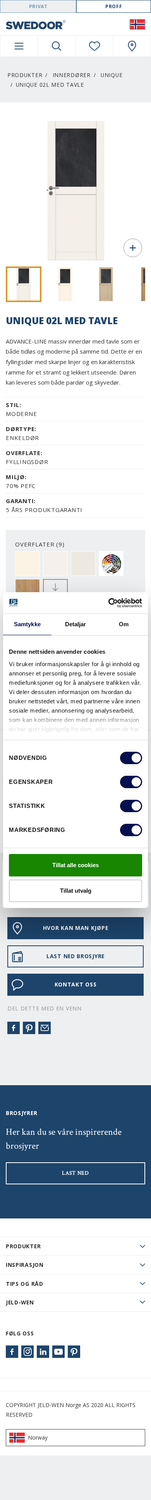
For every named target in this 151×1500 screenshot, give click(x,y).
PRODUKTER (23, 1246)
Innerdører (72, 75)
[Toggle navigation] (19, 46)
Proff (113, 6)
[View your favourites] (94, 46)
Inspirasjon (25, 1264)
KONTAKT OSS (76, 984)
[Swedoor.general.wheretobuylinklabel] (132, 46)
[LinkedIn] (43, 1351)
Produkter (24, 75)
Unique (111, 75)
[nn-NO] (137, 24)
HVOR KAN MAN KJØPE (75, 927)
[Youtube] (58, 1351)
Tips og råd (24, 1283)
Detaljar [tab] (75, 624)
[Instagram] (27, 1351)
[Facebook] (13, 1028)
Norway (38, 1437)
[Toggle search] (57, 46)
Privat (38, 6)
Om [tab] (124, 624)
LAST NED (75, 1173)
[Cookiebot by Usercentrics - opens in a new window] (108, 603)
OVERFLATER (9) (40, 544)
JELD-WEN (20, 1302)
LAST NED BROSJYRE (75, 956)
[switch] (131, 782)
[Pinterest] (29, 1028)
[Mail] (44, 1028)
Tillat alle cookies (75, 865)
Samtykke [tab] (27, 624)
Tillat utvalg (75, 890)
